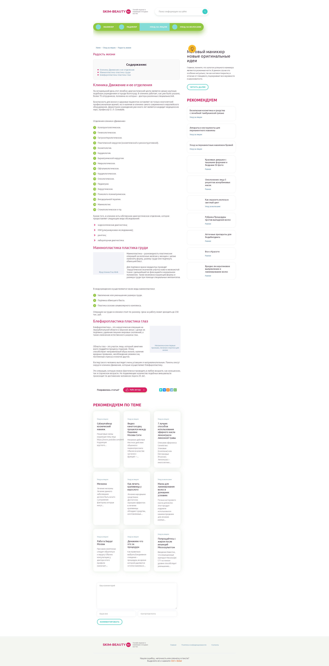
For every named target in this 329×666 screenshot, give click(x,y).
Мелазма (102, 483)
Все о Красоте (212, 251)
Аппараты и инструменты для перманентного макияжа (205, 129)
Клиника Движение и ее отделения (117, 70)
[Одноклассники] (168, 389)
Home (98, 48)
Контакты (215, 645)
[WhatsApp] (175, 389)
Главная (173, 645)
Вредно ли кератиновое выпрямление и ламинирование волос (217, 269)
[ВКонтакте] (164, 389)
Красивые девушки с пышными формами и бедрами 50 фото (216, 162)
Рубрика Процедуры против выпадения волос (218, 218)
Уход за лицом (158, 27)
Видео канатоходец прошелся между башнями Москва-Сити (136, 429)
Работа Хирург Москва (105, 542)
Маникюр (108, 27)
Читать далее (197, 87)
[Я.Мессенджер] (160, 389)
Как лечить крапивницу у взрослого (134, 486)
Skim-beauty (116, 11)
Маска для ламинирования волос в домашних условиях (166, 489)
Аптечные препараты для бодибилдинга (218, 235)
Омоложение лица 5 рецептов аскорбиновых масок (217, 182)
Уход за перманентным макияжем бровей (211, 145)
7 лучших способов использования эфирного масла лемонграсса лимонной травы (167, 430)
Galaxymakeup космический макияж (104, 426)
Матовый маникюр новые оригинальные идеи (208, 56)
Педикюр (132, 27)
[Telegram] (171, 389)
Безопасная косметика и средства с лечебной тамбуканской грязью (207, 111)
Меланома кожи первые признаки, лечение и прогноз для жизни (165, 347)
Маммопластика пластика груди (115, 72)
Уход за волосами (190, 27)
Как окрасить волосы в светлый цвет (217, 201)
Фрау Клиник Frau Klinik (108, 272)
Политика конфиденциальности (193, 645)
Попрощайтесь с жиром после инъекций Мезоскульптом (167, 543)
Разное (208, 169)
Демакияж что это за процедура (135, 544)
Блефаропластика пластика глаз (115, 75)
